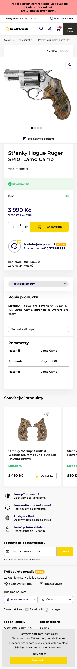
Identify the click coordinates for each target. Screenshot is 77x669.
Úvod (7, 39)
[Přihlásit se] (50, 29)
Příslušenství (24, 39)
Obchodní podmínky (18, 627)
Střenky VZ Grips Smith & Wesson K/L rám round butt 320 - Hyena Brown (32, 454)
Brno (11, 195)
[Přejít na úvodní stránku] (16, 28)
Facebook (36, 609)
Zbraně (44, 627)
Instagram (56, 609)
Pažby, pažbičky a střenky (54, 39)
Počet (13, 227)
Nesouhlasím (38, 653)
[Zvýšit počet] (20, 224)
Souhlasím (38, 660)
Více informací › (19, 168)
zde (59, 647)
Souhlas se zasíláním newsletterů (23, 559)
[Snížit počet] (20, 229)
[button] (41, 29)
